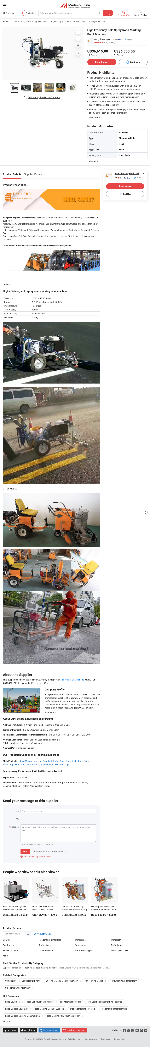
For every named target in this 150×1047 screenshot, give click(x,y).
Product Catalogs (44, 933)
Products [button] (29, 13)
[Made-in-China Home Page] (75, 5)
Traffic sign (44, 945)
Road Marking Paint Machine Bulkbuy (63, 1015)
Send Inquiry (101, 62)
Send (25, 851)
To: (17, 819)
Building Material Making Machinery (62, 980)
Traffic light (116, 939)
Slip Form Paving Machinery (17, 987)
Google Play (28, 1030)
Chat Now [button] (135, 62)
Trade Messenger (49, 1030)
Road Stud (20, 764)
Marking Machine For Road (82, 1008)
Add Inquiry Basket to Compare (44, 97)
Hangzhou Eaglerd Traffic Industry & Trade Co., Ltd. (103, 39)
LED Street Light (62, 764)
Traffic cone (80, 939)
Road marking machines (50, 939)
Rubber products (10, 950)
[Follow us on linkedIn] (145, 1030)
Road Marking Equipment (16, 1008)
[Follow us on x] (128, 1030)
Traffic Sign (8, 764)
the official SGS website (72, 679)
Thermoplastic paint (120, 950)
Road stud (7, 945)
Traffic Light (71, 761)
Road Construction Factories (40, 1001)
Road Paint (83, 761)
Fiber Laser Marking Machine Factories (104, 1001)
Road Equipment (12, 1001)
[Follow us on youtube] (137, 1030)
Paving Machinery (97, 21)
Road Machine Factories (70, 1001)
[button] (4, 4)
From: (16, 811)
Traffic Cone (59, 761)
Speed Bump (47, 764)
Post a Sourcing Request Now (36, 856)
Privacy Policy (119, 1039)
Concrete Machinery (31, 980)
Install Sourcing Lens (76, 1030)
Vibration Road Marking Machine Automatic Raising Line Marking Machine (74, 909)
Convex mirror (81, 945)
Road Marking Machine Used (114, 1008)
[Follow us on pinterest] (141, 1030)
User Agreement (91, 1039)
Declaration (105, 1039)
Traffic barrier (117, 945)
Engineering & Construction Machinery (68, 21)
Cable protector (46, 950)
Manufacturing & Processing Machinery (29, 21)
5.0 (118, 178)
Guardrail (47, 761)
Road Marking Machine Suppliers (49, 1008)
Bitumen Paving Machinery (124, 980)
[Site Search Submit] (108, 13)
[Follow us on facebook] (124, 1030)
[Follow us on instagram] (132, 1030)
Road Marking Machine (30, 761)
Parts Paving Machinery (95, 980)
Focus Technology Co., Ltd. (54, 1039)
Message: (14, 826)
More (5, 1021)
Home (5, 21)
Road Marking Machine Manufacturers (22, 1015)
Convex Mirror (33, 764)
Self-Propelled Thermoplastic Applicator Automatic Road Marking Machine (104, 909)
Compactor (10, 980)
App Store (10, 1030)
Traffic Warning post (84, 950)
